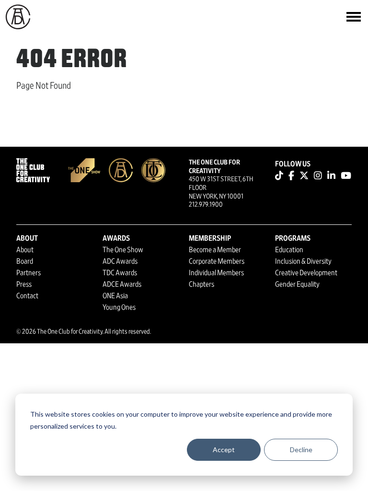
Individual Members (216, 273)
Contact (27, 296)
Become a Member (215, 250)
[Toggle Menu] (353, 16)
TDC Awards (120, 273)
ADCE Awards (122, 284)
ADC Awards (120, 261)
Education (289, 250)
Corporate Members (216, 261)
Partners (28, 273)
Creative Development (306, 273)
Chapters (201, 284)
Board (24, 261)
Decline (301, 449)
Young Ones (119, 307)
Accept (224, 449)
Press (24, 284)
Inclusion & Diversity (303, 261)
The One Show (123, 250)
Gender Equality (297, 284)
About (25, 250)
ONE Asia (115, 296)
